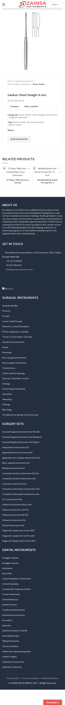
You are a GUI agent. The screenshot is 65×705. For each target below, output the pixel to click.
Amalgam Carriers (10, 558)
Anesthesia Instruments (13, 342)
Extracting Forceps (10, 636)
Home (10, 81)
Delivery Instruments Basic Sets (17, 504)
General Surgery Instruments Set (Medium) (22, 437)
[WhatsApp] (17, 279)
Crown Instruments (11, 594)
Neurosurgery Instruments (14, 362)
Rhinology (7, 409)
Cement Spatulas (10, 584)
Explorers (6, 625)
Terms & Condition (31, 678)
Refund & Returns (50, 678)
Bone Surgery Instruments (19, 84)
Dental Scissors (9, 604)
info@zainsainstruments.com (19, 269)
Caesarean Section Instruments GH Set (20, 473)
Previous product (9, 88)
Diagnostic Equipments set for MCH (18, 541)
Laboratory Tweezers (12, 667)
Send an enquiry (19, 139)
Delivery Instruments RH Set (15, 515)
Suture (5, 347)
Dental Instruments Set (13, 525)
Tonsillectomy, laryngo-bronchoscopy (20, 414)
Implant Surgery (9, 656)
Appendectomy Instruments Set (17, 452)
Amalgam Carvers (10, 563)
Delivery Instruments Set (13, 520)
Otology (6, 404)
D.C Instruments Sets (12, 499)
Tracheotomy (8, 368)
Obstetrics (7, 394)
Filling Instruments (10, 641)
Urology (6, 383)
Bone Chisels (38, 84)
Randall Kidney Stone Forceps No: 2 (47, 181)
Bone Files (7, 573)
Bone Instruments (35, 122)
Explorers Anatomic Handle (14, 630)
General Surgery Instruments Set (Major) (20, 442)
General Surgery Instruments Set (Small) (20, 431)
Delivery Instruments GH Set (15, 509)
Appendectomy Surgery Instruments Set (21, 457)
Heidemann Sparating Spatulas (16, 651)
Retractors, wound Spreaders (15, 326)
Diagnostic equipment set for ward (18, 535)
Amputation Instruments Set (15, 447)
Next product (15, 88)
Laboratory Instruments (13, 662)
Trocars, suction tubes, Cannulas (17, 336)
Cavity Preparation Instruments (16, 578)
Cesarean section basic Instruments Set (20, 489)
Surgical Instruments (24, 81)
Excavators (7, 620)
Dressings (6, 352)
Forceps (6, 316)
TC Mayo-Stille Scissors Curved (17, 181)
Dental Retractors (10, 599)
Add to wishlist (31, 106)
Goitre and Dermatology (13, 373)
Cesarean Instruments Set (14, 483)
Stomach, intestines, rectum (15, 378)
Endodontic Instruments (13, 615)
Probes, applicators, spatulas (15, 331)
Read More (27, 176)
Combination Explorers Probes (16, 589)
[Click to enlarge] (8, 66)
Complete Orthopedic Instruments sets (20, 494)
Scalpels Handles (10, 305)
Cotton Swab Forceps (12, 321)
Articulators (7, 568)
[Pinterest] (24, 130)
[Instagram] (8, 279)
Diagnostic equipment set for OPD (18, 530)
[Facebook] (16, 130)
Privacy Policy (13, 678)
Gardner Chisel (14, 125)
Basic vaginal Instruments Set (15, 463)
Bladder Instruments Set (13, 468)
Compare (14, 106)
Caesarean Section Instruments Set (19, 478)
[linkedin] (28, 130)
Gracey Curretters (10, 646)
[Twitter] (20, 130)
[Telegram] (31, 130)
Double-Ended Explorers (13, 610)
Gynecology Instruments (13, 388)
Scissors (6, 310)
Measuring (7, 399)
